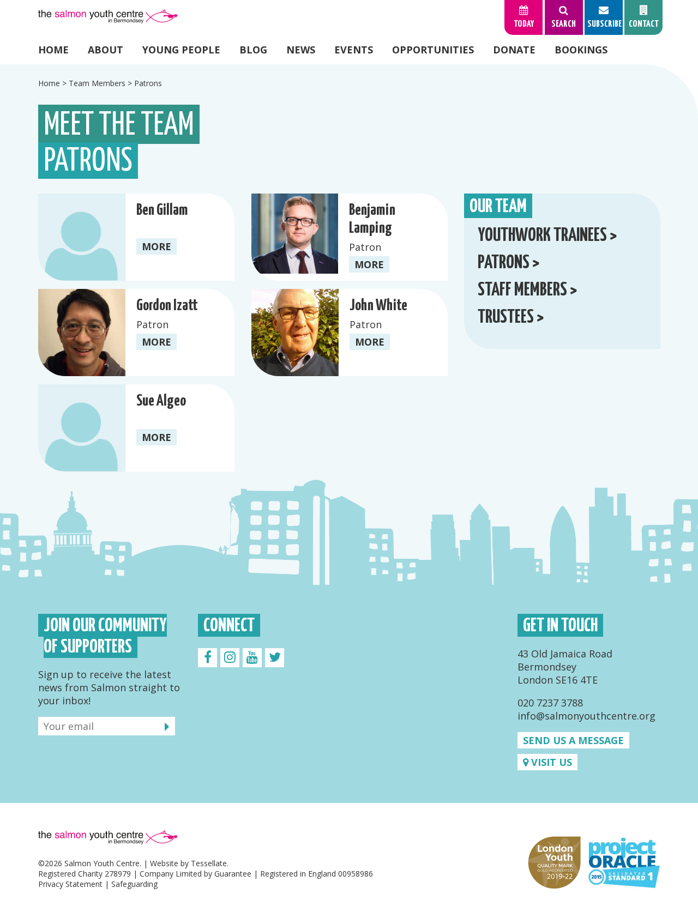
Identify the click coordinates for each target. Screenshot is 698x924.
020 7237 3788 (550, 702)
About (105, 49)
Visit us (550, 762)
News (300, 49)
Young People (181, 49)
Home (53, 49)
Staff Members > (527, 290)
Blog (253, 49)
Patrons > (508, 263)
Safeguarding (134, 884)
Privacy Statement (70, 884)
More (156, 246)
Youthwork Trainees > (547, 236)
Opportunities (433, 49)
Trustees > (511, 318)
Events (353, 49)
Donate (514, 49)
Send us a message (573, 740)
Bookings (581, 49)
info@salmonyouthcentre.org (586, 715)
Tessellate (209, 863)
